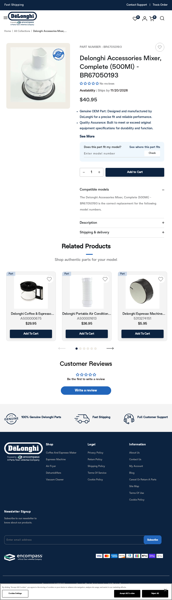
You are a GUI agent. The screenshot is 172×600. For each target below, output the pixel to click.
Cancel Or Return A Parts (142, 479)
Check (152, 153)
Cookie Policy (95, 479)
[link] (160, 47)
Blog (131, 473)
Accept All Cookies (127, 593)
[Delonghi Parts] (23, 18)
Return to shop (88, 274)
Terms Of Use (136, 493)
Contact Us (135, 459)
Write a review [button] (86, 390)
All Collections (22, 31)
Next (110, 348)
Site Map (134, 486)
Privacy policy (95, 453)
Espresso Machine (56, 459)
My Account (136, 466)
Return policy (95, 459)
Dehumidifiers (53, 473)
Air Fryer (51, 466)
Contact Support (136, 5)
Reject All (155, 593)
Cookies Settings (15, 593)
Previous (62, 348)
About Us (134, 453)
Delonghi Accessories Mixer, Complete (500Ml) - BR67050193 (121, 67)
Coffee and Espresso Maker (61, 453)
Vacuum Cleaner (55, 479)
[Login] (144, 18)
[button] (90, 83)
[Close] (165, 590)
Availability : (88, 90)
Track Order (160, 5)
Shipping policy (96, 466)
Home (7, 31)
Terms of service (97, 473)
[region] (86, 591)
